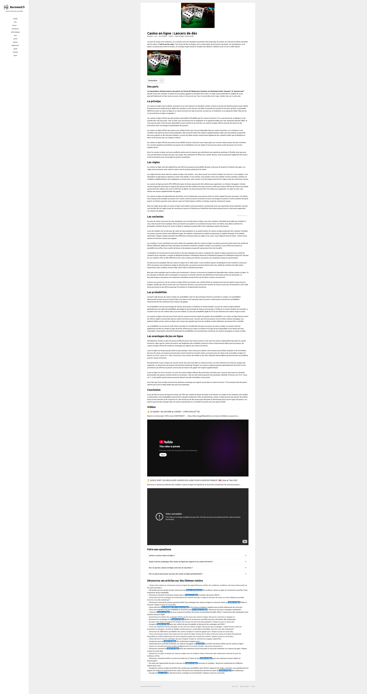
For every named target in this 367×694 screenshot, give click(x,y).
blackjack (200, 644)
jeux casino (162, 673)
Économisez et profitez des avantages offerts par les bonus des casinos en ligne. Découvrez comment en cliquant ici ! (192, 617)
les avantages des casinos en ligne (175, 607)
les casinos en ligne (199, 609)
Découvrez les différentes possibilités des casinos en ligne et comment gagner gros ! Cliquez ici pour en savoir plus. (191, 631)
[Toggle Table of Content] (160, 80)
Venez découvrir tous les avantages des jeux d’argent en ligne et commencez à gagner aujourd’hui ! (185, 639)
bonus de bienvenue (194, 590)
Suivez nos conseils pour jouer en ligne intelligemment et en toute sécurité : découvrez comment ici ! (186, 646)
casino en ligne (191, 595)
